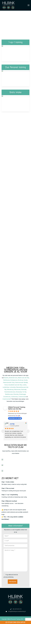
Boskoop (20, 380)
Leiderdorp (6, 387)
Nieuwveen (17, 389)
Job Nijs (12, 424)
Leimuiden (13, 387)
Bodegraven (13, 380)
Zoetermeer (14, 396)
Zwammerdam (6, 399)
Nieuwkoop (10, 389)
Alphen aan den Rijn (23, 377)
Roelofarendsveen (9, 392)
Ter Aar (24, 392)
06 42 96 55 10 (17, 609)
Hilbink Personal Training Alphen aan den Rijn (16, 408)
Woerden (16, 394)
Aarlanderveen (13, 377)
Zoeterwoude (22, 396)
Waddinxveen (9, 394)
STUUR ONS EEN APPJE (16, 622)
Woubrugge (22, 394)
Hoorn (6, 385)
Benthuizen (6, 380)
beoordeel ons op (14, 418)
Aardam (6, 377)
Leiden (24, 385)
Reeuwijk (23, 389)
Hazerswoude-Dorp (8, 382)
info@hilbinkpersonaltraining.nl (17, 611)
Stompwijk (19, 392)
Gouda (25, 380)
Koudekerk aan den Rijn (15, 385)
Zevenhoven (6, 396)
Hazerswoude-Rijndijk (21, 382)
